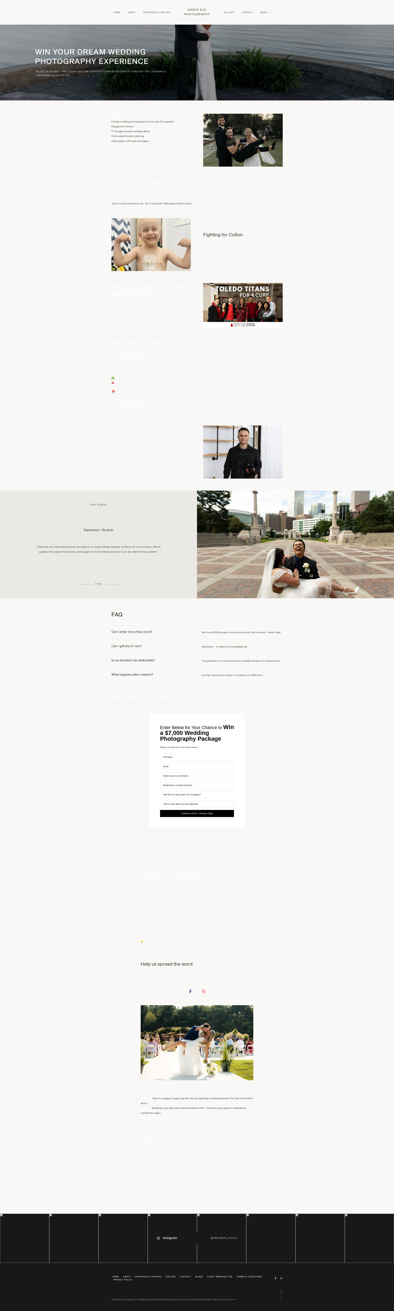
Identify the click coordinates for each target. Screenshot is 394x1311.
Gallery (229, 12)
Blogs (199, 1277)
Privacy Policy (122, 1280)
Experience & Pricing (156, 12)
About (132, 12)
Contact (247, 12)
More (264, 12)
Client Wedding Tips (220, 1277)
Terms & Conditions (249, 1277)
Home (117, 12)
